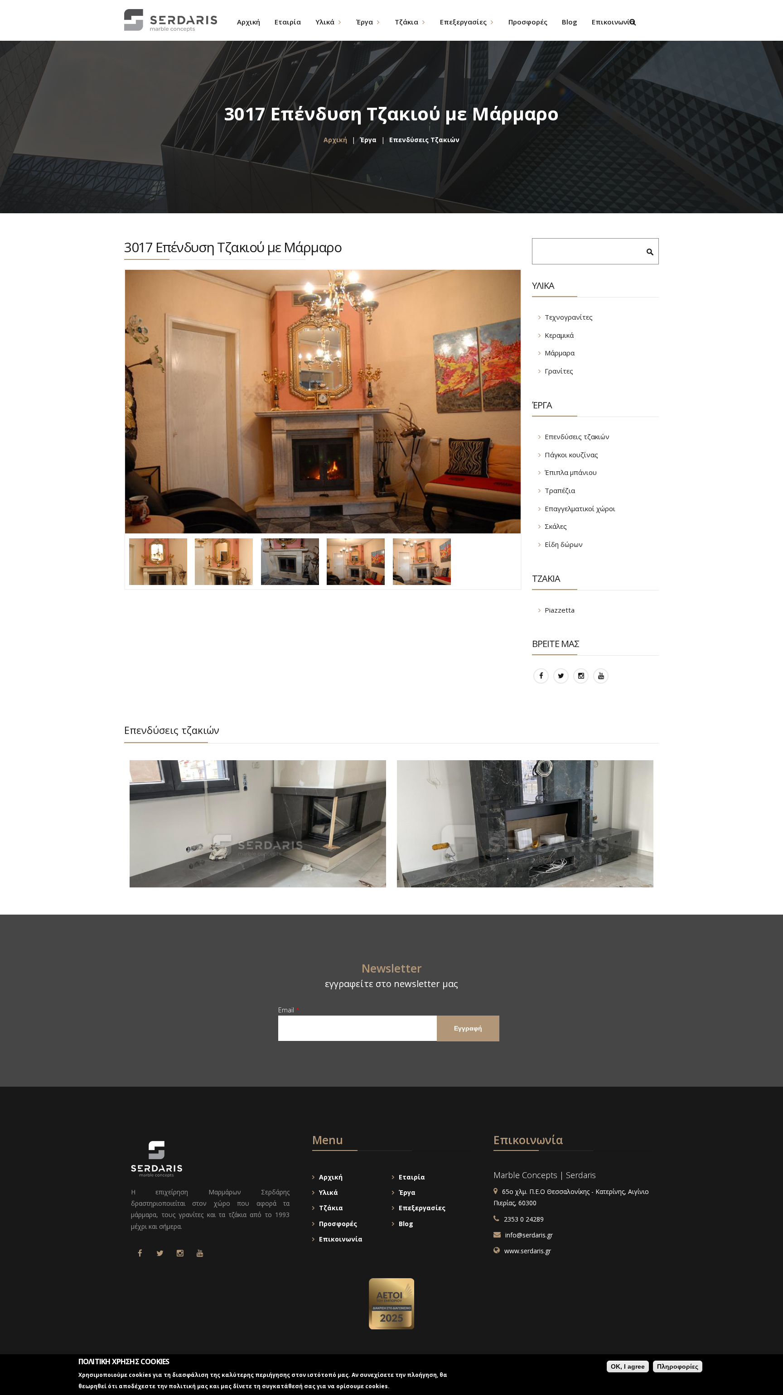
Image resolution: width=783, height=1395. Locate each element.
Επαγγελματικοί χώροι (580, 508)
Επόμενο (644, 733)
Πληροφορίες (677, 1366)
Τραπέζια (560, 490)
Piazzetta (560, 609)
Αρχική (335, 139)
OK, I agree (628, 1366)
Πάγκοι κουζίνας (571, 454)
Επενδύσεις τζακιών (424, 139)
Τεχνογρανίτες (569, 316)
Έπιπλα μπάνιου (571, 472)
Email (288, 1010)
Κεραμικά (559, 335)
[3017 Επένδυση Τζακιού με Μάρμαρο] (323, 401)
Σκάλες (556, 526)
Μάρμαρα (560, 352)
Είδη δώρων (564, 544)
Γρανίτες (559, 370)
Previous (625, 733)
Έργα (368, 139)
